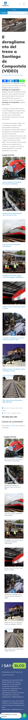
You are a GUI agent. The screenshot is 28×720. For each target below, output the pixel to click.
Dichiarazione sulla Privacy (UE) (12, 672)
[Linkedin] (16, 81)
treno (19, 413)
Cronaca (12, 408)
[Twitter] (10, 81)
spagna (14, 413)
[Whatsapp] (22, 81)
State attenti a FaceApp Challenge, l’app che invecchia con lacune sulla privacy (15, 13)
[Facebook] (5, 81)
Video (4, 410)
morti (9, 413)
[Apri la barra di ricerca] (20, 4)
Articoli (6, 408)
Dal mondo (18, 408)
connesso (13, 425)
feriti (5, 413)
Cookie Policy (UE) (8, 675)
